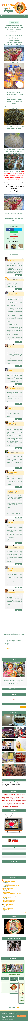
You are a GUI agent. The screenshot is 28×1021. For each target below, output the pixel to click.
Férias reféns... (6, 889)
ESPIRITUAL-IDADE (8, 908)
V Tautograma (6, 909)
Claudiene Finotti (12, 293)
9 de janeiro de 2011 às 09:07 (18, 259)
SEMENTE (5, 905)
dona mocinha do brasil (14, 491)
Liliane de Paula (12, 423)
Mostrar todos (23, 912)
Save (14, 236)
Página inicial (7, 648)
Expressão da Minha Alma (9, 904)
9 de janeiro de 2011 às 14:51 (12, 424)
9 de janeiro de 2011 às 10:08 (17, 279)
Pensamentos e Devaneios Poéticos (12, 880)
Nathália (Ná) (11, 592)
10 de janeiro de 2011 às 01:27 (12, 571)
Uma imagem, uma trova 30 (9, 901)
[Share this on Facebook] (10, 229)
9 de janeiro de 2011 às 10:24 (12, 294)
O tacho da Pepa (7, 884)
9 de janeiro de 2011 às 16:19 (12, 473)
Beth (9, 452)
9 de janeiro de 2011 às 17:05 (12, 492)
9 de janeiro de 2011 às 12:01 (19, 388)
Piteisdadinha (6, 892)
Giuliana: (10, 346)
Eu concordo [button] (21, 1015)
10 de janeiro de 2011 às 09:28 (19, 591)
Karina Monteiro (12, 472)
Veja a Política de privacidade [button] (8, 1019)
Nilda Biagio (11, 408)
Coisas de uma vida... (8, 888)
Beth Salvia (11, 260)
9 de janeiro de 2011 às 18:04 (17, 521)
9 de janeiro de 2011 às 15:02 (14, 452)
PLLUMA (10, 370)
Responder (18, 275)
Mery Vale (10, 522)
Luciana (10, 547)
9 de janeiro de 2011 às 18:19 (16, 547)
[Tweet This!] (18, 229)
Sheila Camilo (11, 388)
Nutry (19, 238)
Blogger (17, 1007)
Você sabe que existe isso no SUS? (11, 885)
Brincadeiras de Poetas (9, 900)
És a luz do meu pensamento (9, 881)
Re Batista (10, 280)
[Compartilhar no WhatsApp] (14, 232)
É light (15, 238)
